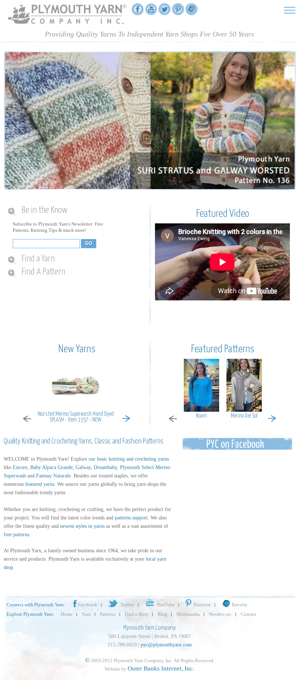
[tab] (74, 210)
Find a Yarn (38, 258)
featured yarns (39, 484)
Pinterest (202, 604)
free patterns (16, 534)
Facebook (87, 604)
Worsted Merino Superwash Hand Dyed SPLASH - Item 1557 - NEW (76, 417)
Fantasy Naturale (53, 476)
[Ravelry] (191, 11)
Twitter (127, 604)
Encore (20, 467)
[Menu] (289, 10)
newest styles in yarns (82, 526)
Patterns (108, 614)
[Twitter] (164, 11)
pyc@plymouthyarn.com (166, 645)
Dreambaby (105, 467)
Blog (162, 614)
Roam (201, 416)
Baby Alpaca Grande (51, 467)
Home (67, 614)
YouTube (165, 604)
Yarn (86, 614)
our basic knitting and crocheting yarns (129, 459)
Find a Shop (136, 614)
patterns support (131, 517)
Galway (83, 467)
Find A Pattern (43, 272)
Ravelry (240, 604)
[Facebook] (137, 11)
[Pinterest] (178, 11)
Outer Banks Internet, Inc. (161, 668)
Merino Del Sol (244, 416)
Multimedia (188, 614)
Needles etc (220, 614)
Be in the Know (44, 210)
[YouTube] (151, 11)
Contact (248, 614)
